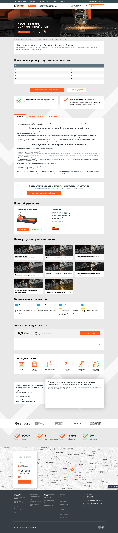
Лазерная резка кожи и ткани (34, 505)
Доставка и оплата (44, 1)
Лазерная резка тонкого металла (58, 258)
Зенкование (47, 502)
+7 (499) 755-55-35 (76, 5)
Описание (20, 116)
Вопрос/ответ (53, 116)
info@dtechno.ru (24, 477)
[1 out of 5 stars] (43, 333)
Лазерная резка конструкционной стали (59, 274)
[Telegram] (99, 527)
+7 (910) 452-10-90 (25, 471)
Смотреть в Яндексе (89, 333)
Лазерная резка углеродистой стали (88, 257)
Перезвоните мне (98, 6)
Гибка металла (47, 497)
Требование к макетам (36, 116)
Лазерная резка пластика (35, 499)
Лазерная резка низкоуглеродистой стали (25, 257)
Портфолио (33, 1)
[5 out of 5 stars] (51, 333)
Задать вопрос (25, 482)
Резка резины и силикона (35, 501)
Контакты (62, 1)
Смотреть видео (35, 229)
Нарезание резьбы (48, 505)
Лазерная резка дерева (34, 496)
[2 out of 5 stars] (45, 333)
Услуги (33, 6)
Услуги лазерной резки (20, 1)
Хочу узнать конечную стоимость (46, 90)
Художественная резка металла (27, 275)
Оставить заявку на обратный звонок (43, 193)
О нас (54, 1)
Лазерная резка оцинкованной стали (19, 509)
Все (15, 512)
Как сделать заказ (64, 517)
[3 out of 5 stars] (47, 333)
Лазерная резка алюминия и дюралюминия (26, 291)
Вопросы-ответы (63, 501)
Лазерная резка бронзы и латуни (58, 292)
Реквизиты (62, 512)
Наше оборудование (64, 514)
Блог (61, 496)
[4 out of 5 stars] (49, 333)
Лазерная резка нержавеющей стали (88, 274)
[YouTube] (102, 527)
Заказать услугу (23, 32)
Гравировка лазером (49, 500)
